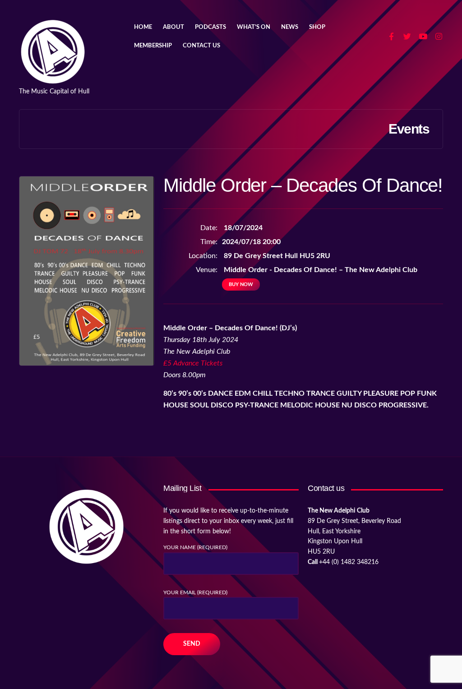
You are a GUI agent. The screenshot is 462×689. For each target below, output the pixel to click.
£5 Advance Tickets (192, 363)
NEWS (289, 27)
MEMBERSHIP (153, 46)
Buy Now (241, 284)
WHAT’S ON (253, 27)
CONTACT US (201, 46)
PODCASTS (210, 27)
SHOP (317, 27)
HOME (143, 27)
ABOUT (173, 27)
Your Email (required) (195, 592)
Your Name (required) (195, 547)
